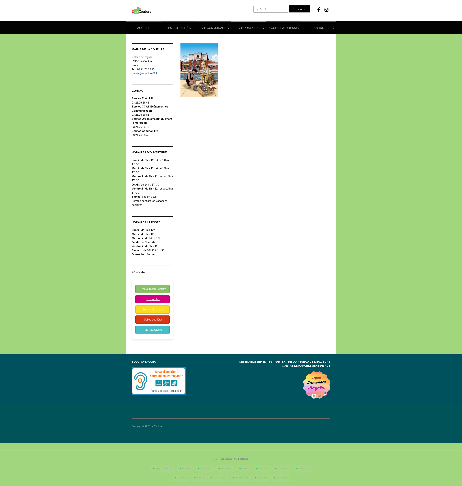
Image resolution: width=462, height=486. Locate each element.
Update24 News (164, 468)
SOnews (186, 468)
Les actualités (178, 27)
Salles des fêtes (153, 319)
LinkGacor (303, 468)
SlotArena (281, 477)
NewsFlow (205, 468)
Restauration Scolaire (153, 288)
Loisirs (318, 27)
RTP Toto (263, 468)
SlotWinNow (241, 477)
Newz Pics (226, 468)
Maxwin (200, 477)
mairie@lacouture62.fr (145, 73)
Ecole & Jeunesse (283, 27)
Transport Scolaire (153, 309)
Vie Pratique (248, 27)
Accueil (143, 27)
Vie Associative (153, 329)
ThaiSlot (181, 477)
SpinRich (262, 477)
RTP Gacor (219, 477)
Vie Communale (213, 27)
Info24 (245, 468)
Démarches (153, 299)
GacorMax (283, 468)
